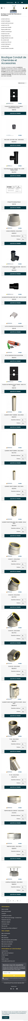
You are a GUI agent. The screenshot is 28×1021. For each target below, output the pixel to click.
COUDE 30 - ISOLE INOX (14, 595)
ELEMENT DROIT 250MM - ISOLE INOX (14, 486)
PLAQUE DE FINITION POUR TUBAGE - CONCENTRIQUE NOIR (14, 107)
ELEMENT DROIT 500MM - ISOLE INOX (14, 450)
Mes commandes (6, 933)
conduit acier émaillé (6, 27)
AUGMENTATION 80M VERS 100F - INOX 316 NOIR (14, 297)
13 (17, 900)
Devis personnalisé (6, 911)
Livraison (4, 913)
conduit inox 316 (5, 25)
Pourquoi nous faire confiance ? (9, 928)
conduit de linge (5, 46)
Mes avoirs (4, 935)
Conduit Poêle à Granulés (7, 48)
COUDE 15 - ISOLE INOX (14, 559)
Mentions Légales (6, 922)
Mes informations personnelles (9, 939)
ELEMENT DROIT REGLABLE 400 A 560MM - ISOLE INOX (14, 522)
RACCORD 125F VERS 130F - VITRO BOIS (14, 139)
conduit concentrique (6, 31)
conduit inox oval (5, 33)
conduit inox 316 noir (6, 42)
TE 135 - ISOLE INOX (14, 775)
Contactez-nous (5, 924)
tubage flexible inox (6, 35)
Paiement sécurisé (6, 919)
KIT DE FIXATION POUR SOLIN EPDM (14, 355)
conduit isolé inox (5, 19)
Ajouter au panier (15, 113)
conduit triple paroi (5, 44)
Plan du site (4, 926)
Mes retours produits (7, 944)
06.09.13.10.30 (5, 959)
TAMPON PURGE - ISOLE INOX (14, 846)
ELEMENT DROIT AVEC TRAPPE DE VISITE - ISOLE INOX (14, 702)
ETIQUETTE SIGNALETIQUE (14, 202)
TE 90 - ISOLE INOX (14, 739)
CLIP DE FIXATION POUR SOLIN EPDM (14, 326)
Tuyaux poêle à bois (6, 29)
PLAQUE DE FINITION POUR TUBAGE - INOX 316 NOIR (14, 385)
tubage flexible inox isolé (7, 38)
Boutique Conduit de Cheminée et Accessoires (11, 14)
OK (14, 975)
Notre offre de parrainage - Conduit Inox (11, 917)
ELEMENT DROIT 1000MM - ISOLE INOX (14, 415)
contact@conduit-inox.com (8, 961)
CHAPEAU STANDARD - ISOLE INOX (14, 882)
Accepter (5, 1017)
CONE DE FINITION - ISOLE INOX (14, 231)
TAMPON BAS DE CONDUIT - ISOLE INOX (14, 810)
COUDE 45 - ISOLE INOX (14, 630)
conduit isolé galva (5, 21)
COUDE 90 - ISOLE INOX (14, 666)
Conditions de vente (6, 915)
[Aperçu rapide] (26, 89)
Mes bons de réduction (7, 942)
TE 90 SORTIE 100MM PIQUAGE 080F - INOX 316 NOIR (14, 267)
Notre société (5, 909)
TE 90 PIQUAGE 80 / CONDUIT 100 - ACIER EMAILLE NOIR (14, 169)
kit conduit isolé (5, 40)
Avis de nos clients (6, 946)
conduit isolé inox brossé (7, 23)
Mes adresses (5, 937)
